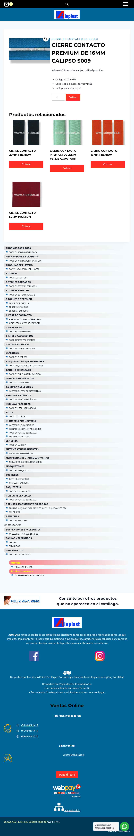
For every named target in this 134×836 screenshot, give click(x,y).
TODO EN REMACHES (18, 520)
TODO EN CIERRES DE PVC (20, 331)
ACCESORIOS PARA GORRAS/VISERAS (25, 391)
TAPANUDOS (14, 546)
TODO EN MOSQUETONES (20, 470)
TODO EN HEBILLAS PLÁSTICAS (22, 408)
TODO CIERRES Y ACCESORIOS (22, 340)
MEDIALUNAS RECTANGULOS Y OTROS (25, 462)
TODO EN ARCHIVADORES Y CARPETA (25, 260)
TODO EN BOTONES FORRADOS (22, 286)
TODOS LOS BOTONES (18, 277)
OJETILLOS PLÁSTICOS (19, 482)
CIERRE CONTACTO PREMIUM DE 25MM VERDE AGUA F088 (63, 154)
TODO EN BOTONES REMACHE (22, 294)
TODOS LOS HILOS (17, 416)
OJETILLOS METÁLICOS (19, 479)
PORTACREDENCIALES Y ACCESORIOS (25, 429)
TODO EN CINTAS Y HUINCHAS (22, 348)
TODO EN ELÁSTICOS (18, 357)
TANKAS (12, 542)
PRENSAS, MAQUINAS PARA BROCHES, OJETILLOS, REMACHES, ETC (38, 508)
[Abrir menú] (125, 4)
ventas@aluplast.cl (73, 754)
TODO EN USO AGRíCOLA (20, 554)
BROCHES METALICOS (18, 307)
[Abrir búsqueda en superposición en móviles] (67, 4)
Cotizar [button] (26, 164)
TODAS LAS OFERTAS (23, 567)
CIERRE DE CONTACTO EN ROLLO (75, 39)
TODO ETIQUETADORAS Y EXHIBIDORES (26, 365)
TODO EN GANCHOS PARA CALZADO (25, 374)
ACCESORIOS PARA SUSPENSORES (23, 533)
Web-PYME (54, 821)
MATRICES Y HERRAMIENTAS (21, 453)
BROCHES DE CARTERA (19, 303)
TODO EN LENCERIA (17, 445)
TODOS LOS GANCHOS (19, 382)
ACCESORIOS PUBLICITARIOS (21, 425)
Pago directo (67, 774)
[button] (46, 39)
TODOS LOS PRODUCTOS (20, 491)
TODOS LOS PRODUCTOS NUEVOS (29, 575)
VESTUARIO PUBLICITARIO (20, 436)
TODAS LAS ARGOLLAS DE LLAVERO (24, 269)
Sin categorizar (12, 524)
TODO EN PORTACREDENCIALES (23, 432)
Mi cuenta (124, 831)
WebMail (112, 831)
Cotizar (73, 97)
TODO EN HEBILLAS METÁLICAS (22, 399)
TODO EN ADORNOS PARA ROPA (23, 252)
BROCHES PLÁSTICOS (18, 310)
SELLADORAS (14, 512)
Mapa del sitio (72, 810)
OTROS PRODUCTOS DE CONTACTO (25, 323)
